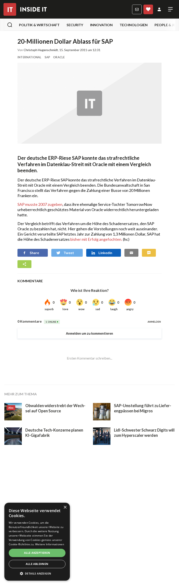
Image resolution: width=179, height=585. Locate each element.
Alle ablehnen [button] (37, 564)
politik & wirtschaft (39, 25)
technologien (134, 25)
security (75, 25)
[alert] (37, 542)
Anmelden (159, 9)
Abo (148, 9)
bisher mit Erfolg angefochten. (96, 239)
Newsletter (137, 9)
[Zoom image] (89, 103)
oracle (59, 57)
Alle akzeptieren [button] (37, 553)
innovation (101, 25)
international (29, 57)
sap (47, 57)
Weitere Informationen (49, 544)
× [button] (65, 507)
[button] (37, 573)
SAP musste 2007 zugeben (39, 204)
